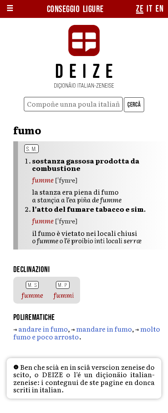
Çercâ (134, 105)
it (149, 9)
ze (139, 9)
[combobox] (73, 104)
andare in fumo (43, 329)
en (159, 9)
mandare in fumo (104, 329)
